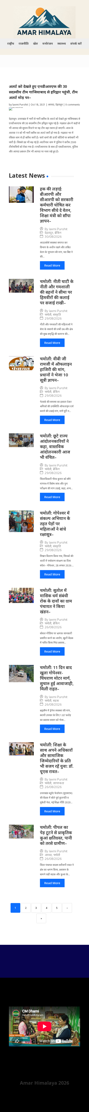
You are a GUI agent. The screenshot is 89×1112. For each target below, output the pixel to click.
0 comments (72, 104)
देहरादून (59, 104)
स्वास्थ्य (61, 43)
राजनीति (24, 43)
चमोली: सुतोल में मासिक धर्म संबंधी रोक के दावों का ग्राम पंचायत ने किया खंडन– (56, 601)
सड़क (56, 700)
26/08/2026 (53, 627)
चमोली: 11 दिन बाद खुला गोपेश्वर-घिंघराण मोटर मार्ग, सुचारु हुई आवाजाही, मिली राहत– (57, 678)
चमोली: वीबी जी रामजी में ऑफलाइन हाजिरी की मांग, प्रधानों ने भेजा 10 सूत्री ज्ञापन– (56, 369)
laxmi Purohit (20, 104)
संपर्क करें (76, 43)
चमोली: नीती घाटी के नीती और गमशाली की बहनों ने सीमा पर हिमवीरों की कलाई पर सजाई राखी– (56, 292)
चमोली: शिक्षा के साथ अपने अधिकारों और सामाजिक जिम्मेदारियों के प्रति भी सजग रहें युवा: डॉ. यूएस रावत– (56, 758)
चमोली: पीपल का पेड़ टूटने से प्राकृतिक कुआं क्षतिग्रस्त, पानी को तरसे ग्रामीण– (56, 835)
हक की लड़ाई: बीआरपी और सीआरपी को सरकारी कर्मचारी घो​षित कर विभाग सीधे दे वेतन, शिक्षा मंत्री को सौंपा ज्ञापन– (56, 205)
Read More (52, 265)
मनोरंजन (47, 43)
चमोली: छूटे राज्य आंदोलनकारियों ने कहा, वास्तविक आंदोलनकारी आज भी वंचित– (55, 446)
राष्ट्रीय (10, 43)
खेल (35, 43)
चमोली (48, 314)
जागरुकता (58, 783)
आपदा (51, 104)
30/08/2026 (53, 236)
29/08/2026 (53, 318)
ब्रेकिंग (58, 232)
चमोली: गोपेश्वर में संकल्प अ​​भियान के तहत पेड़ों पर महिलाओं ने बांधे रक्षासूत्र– (55, 523)
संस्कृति (57, 314)
